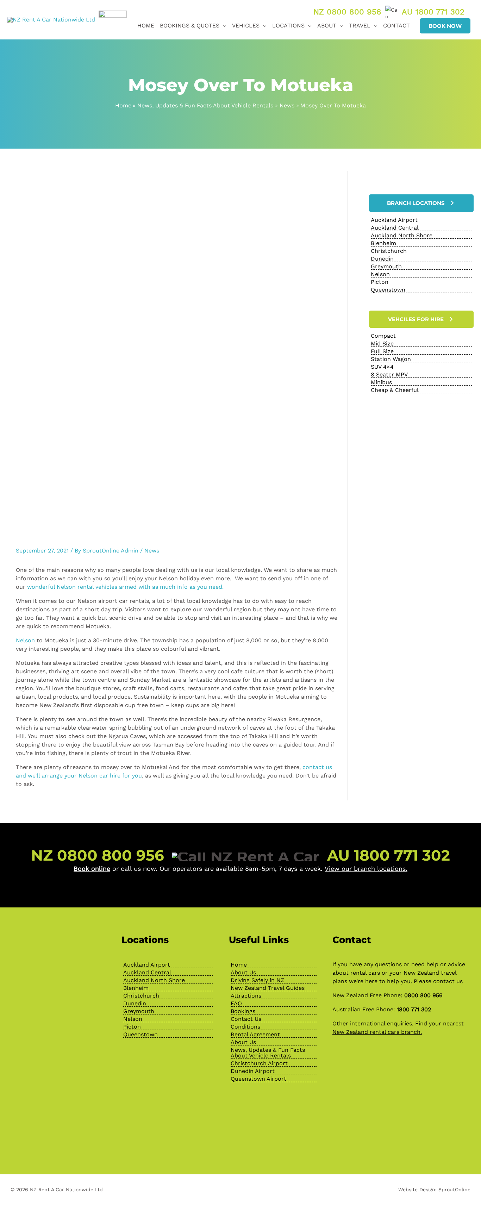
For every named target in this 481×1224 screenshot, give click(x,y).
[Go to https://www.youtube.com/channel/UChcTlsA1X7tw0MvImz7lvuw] (78, 1121)
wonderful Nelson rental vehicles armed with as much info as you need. (127, 586)
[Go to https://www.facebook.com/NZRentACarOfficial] (43, 1121)
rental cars (365, 972)
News (151, 550)
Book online (92, 868)
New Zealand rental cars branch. (377, 1032)
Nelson (25, 640)
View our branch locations (365, 868)
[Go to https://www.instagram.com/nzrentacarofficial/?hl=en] (61, 1121)
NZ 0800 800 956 (347, 11)
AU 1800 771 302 (433, 11)
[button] (222, 25)
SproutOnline (454, 1189)
